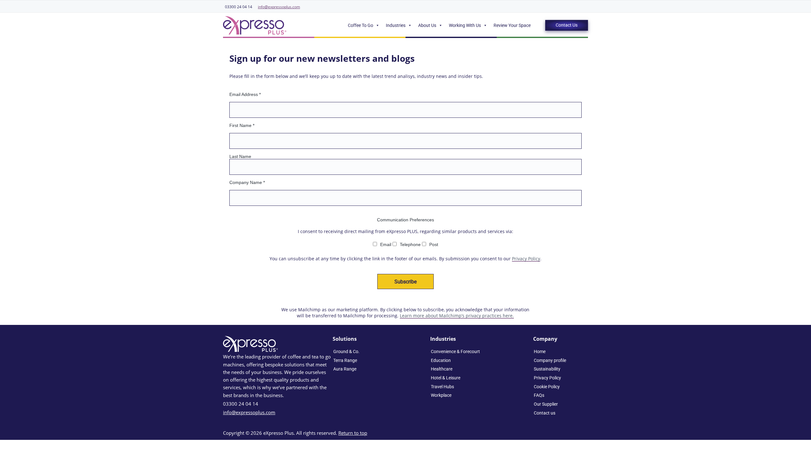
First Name (241, 125)
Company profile (550, 360)
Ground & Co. (346, 351)
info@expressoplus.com (279, 7)
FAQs (539, 395)
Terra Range (345, 360)
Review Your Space (512, 25)
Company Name (247, 182)
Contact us (544, 412)
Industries (396, 25)
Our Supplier (546, 404)
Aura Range (344, 368)
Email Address (245, 94)
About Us (427, 25)
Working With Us (465, 25)
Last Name (240, 156)
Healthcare (441, 368)
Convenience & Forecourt (455, 351)
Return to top (352, 433)
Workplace (441, 395)
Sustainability (547, 368)
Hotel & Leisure (445, 377)
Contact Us (567, 25)
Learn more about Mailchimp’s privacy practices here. (457, 316)
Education (441, 360)
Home (540, 351)
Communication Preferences (405, 219)
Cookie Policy (547, 386)
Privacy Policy (526, 259)
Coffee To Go (360, 25)
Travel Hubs (442, 386)
